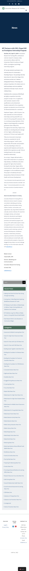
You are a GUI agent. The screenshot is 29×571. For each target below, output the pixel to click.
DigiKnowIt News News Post (10, 373)
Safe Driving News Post (9, 479)
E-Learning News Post (9, 384)
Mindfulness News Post (9, 452)
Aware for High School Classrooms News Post (13, 337)
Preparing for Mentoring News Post (12, 462)
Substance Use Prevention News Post (12, 499)
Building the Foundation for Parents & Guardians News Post (13, 359)
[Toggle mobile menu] (26, 10)
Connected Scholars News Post (11, 369)
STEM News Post (8, 492)
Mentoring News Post (9, 442)
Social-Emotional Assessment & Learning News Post (13, 487)
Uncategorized (7, 503)
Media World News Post (9, 439)
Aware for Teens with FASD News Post (13, 345)
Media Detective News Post (10, 421)
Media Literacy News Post (10, 428)
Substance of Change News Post (11, 496)
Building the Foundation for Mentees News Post (14, 353)
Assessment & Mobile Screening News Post (14, 332)
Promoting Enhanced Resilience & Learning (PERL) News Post (14, 471)
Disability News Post (9, 377)
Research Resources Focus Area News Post (14, 475)
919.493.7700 (23, 538)
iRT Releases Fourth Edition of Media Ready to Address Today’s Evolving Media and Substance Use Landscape (14, 307)
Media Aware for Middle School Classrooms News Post (14, 405)
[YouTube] (15, 526)
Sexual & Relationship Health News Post (13, 483)
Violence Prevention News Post (11, 506)
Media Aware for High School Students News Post (14, 399)
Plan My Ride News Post (9, 459)
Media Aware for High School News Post (13, 395)
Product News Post (8, 466)
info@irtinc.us (19, 1)
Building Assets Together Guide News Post (14, 348)
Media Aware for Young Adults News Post (13, 410)
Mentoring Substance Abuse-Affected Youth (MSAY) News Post (14, 447)
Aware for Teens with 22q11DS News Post (14, 341)
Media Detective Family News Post (12, 417)
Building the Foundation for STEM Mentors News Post (14, 365)
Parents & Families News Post (11, 455)
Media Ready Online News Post (11, 435)
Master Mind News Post (9, 391)
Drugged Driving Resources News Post (13, 380)
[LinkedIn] (13, 526)
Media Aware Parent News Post (11, 413)
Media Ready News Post (9, 431)
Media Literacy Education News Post (12, 424)
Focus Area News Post (9, 387)
